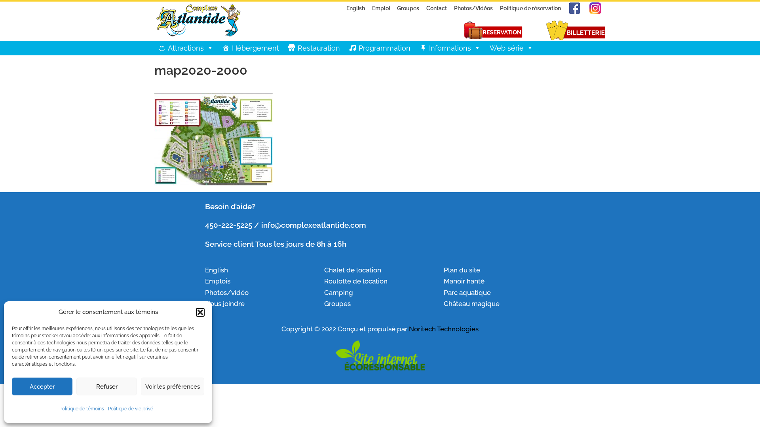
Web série (507, 48)
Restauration (319, 48)
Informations (450, 48)
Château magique (472, 304)
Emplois (218, 281)
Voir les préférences (172, 386)
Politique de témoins (81, 409)
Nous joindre (225, 304)
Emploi (381, 8)
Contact (436, 8)
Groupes (408, 8)
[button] (200, 312)
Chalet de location (352, 270)
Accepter (42, 386)
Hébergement (255, 48)
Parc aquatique (467, 293)
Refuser (107, 386)
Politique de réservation (530, 8)
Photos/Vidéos (473, 8)
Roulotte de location (356, 281)
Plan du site (462, 270)
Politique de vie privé (130, 409)
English (355, 8)
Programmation (384, 48)
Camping (338, 293)
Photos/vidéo (227, 293)
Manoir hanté (464, 281)
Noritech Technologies (444, 329)
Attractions (186, 48)
